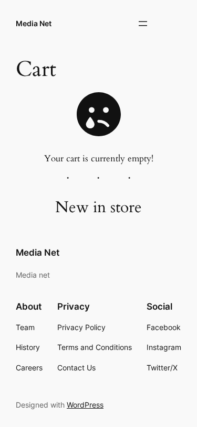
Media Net (33, 23)
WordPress (85, 404)
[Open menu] (143, 23)
